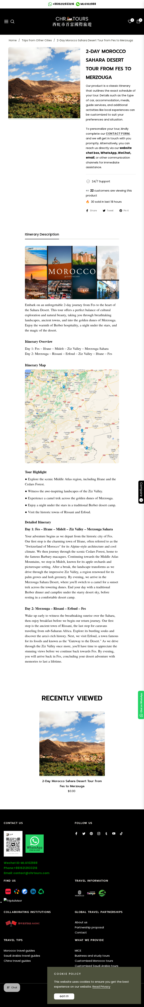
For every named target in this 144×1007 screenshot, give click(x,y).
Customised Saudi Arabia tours (96, 966)
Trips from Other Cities (37, 40)
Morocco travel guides (19, 951)
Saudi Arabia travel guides (22, 956)
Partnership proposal (89, 927)
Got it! (64, 996)
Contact (81, 932)
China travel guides (17, 961)
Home (13, 40)
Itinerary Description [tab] (42, 234)
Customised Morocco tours (94, 961)
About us (81, 922)
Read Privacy (101, 987)
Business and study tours (92, 956)
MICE (78, 951)
